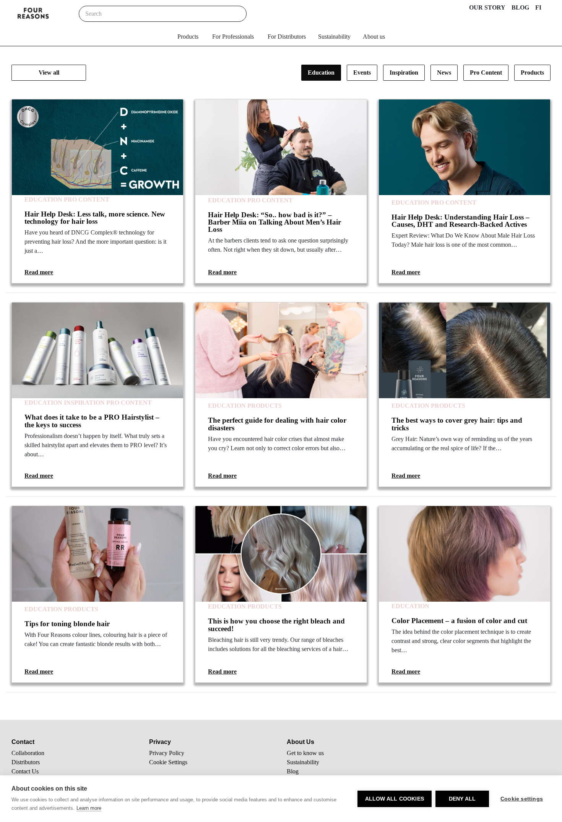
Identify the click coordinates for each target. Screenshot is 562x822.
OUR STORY (487, 7)
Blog (293, 771)
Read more (38, 272)
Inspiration (404, 72)
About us (374, 36)
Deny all (462, 799)
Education (321, 72)
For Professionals (233, 36)
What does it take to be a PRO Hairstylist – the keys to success (91, 420)
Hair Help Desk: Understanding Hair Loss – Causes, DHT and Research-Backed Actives (460, 220)
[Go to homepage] (33, 13)
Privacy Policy (166, 753)
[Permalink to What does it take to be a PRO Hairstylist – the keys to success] (97, 350)
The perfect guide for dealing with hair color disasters (277, 423)
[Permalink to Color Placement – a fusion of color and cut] (464, 554)
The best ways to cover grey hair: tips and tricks (456, 423)
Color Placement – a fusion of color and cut (459, 621)
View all (49, 72)
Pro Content (486, 72)
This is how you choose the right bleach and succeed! (276, 624)
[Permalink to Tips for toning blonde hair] (97, 554)
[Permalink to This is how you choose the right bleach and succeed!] (281, 554)
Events (362, 72)
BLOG (520, 7)
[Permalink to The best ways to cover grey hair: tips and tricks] (464, 350)
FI (538, 7)
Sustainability (334, 36)
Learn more (88, 808)
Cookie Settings (168, 762)
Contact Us (25, 771)
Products (187, 36)
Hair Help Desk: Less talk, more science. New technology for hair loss (94, 217)
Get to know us (305, 753)
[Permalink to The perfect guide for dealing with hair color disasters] (281, 350)
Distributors (25, 762)
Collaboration (27, 753)
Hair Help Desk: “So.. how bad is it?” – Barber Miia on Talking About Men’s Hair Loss (274, 222)
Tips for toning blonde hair (67, 624)
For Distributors (287, 36)
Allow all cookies (394, 799)
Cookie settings (521, 799)
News (444, 72)
